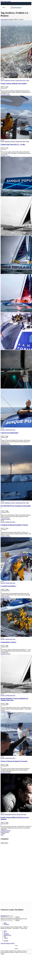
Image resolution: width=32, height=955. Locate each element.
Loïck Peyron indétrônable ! (10, 433)
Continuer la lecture (5, 95)
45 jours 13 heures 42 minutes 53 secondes (14, 761)
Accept (2, 953)
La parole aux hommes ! (8, 586)
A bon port (3, 19)
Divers (2, 80)
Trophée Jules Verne (20, 80)
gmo (7, 86)
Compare (6, 940)
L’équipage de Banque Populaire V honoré (14, 525)
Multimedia (7, 80)
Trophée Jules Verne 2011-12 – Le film (13, 144)
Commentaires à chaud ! (8, 642)
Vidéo (27, 80)
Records (13, 80)
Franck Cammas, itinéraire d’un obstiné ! (14, 83)
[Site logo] (16, 8)
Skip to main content (6, 1)
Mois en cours (4, 843)
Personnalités (8, 814)
